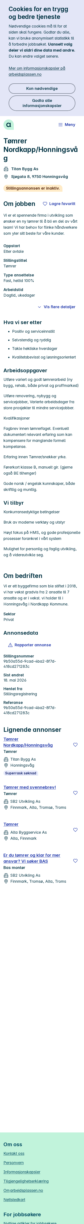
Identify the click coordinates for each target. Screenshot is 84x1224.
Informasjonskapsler (21, 1172)
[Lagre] (75, 745)
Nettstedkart (14, 1199)
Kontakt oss (13, 1153)
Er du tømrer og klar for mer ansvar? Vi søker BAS (31, 858)
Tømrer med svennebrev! (29, 787)
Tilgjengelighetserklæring (26, 1181)
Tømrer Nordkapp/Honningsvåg (28, 742)
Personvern (13, 1162)
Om (23, 1190)
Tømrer (11, 824)
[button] (29, 645)
